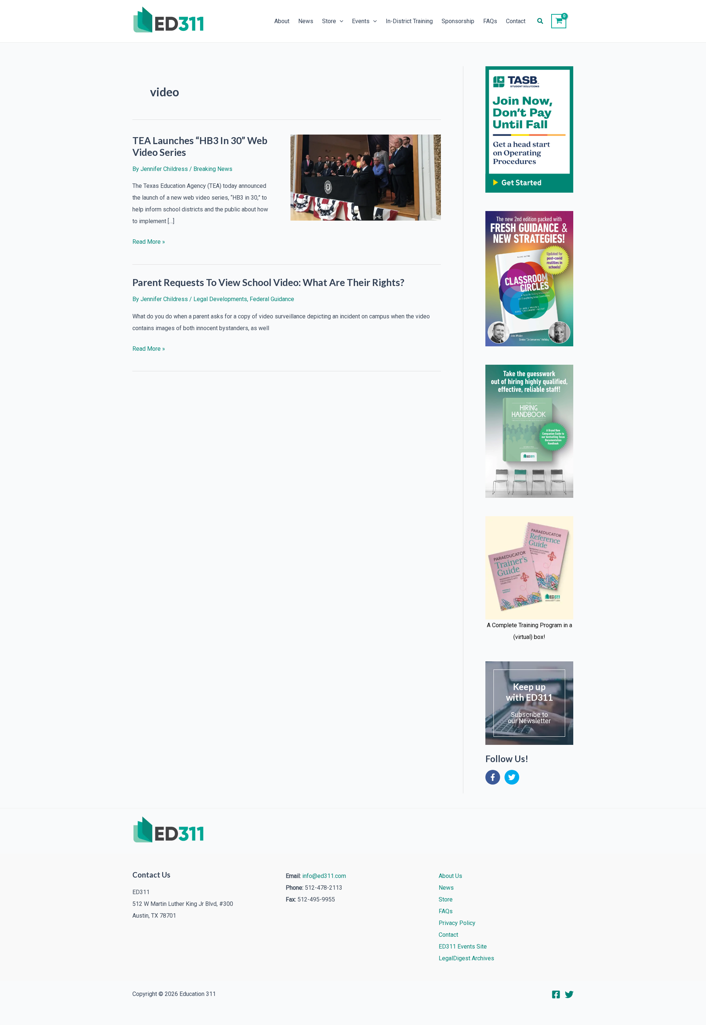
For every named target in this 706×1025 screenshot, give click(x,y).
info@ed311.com (324, 875)
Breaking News (212, 168)
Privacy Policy (457, 922)
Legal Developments (220, 299)
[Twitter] (569, 994)
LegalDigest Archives (466, 958)
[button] (339, 21)
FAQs (490, 21)
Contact (515, 21)
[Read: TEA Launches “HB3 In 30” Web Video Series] (365, 177)
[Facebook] (556, 994)
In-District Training (409, 21)
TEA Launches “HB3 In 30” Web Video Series (199, 146)
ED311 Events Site (463, 946)
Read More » (148, 243)
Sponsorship (458, 21)
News (305, 21)
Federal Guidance (272, 299)
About (281, 21)
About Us (450, 875)
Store (329, 21)
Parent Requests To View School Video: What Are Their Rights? (268, 282)
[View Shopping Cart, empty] (558, 21)
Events (361, 21)
